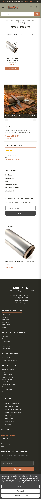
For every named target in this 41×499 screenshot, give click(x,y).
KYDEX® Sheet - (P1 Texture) (12, 159)
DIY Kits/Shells (6, 348)
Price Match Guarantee (12, 188)
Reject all (20, 491)
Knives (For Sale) (7, 379)
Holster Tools (6, 344)
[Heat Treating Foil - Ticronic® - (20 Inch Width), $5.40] (12, 47)
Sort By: (9, 34)
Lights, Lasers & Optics (9, 384)
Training (4, 327)
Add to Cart (12, 68)
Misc (3, 387)
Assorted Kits (6, 358)
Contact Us (9, 418)
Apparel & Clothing (8, 369)
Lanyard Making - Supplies (10, 360)
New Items (8, 175)
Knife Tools (30, 21)
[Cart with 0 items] (37, 7)
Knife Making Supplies (18, 21)
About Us (8, 415)
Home (6, 21)
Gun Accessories (7, 374)
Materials (5, 336)
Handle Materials (7, 317)
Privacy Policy (10, 421)
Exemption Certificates (13, 412)
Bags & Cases (6, 372)
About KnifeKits (10, 191)
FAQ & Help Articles (12, 403)
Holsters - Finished (8, 377)
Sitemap (8, 424)
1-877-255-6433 (12, 136)
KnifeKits (20, 287)
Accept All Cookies (20, 495)
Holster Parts (6, 341)
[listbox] (23, 34)
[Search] (37, 14)
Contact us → (9, 139)
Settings (20, 486)
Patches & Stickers (8, 389)
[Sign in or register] (25, 7)
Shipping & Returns (11, 184)
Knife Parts (5, 320)
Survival (4, 392)
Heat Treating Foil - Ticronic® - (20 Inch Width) (12, 59)
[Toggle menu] (2, 7)
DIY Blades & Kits (7, 315)
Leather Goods (6, 382)
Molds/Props (6, 346)
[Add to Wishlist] (15, 44)
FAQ (6, 181)
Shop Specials (9, 178)
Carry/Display (6, 324)
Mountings (5, 339)
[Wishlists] (31, 7)
